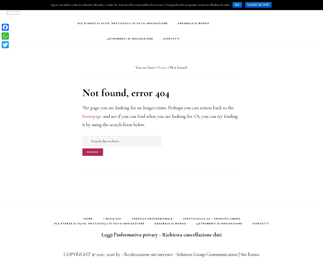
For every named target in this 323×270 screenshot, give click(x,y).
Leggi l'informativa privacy (130, 235)
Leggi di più (258, 5)
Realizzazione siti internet (148, 254)
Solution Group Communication (206, 254)
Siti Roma (250, 254)
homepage (92, 116)
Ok (237, 5)
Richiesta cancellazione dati (192, 235)
